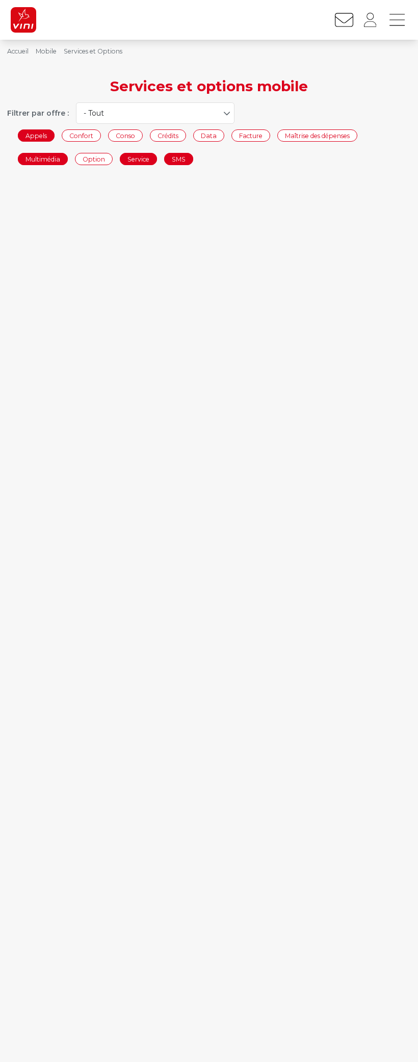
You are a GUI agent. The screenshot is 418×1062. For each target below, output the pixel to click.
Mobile (46, 51)
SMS (179, 159)
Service (138, 159)
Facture (251, 136)
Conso (125, 136)
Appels (36, 136)
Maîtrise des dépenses (317, 136)
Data (209, 136)
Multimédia (42, 159)
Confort (81, 136)
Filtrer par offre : (38, 113)
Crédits (168, 136)
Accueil (18, 51)
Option (94, 159)
